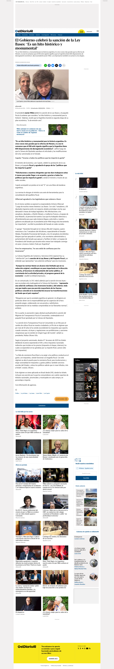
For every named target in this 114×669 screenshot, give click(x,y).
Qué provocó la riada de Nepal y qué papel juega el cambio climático (79, 503)
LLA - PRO (36, 1)
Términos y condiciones (68, 665)
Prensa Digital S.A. (45, 665)
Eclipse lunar (87, 1)
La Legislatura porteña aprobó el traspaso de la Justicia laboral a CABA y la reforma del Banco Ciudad (79, 377)
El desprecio (20, 612)
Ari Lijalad (49, 1)
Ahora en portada (21, 465)
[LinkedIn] (60, 65)
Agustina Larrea (47, 540)
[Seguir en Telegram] (82, 648)
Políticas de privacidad (56, 665)
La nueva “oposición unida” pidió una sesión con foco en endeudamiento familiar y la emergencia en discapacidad (27, 588)
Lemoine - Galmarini (42, 1)
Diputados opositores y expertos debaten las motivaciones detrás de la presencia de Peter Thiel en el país (28, 563)
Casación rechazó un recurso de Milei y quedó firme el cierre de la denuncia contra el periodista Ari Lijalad (88, 209)
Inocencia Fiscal (70, 1)
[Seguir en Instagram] (84, 648)
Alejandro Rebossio (20, 542)
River (91, 1)
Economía (25, 35)
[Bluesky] (52, 65)
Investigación (45, 35)
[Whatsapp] (45, 65)
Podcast (60, 35)
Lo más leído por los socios (24, 411)
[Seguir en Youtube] (87, 648)
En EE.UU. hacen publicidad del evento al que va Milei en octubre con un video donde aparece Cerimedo (27, 513)
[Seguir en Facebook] (80, 648)
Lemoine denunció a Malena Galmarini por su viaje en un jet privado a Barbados (87, 231)
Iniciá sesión (89, 31)
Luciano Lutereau (77, 1)
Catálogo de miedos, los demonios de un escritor (54, 537)
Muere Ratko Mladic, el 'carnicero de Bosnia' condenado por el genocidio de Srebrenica (55, 457)
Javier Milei (39, 393)
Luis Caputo (47, 393)
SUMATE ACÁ (53, 659)
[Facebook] (49, 65)
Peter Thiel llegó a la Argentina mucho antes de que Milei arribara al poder (28, 432)
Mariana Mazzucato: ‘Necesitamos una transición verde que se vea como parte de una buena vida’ (79, 512)
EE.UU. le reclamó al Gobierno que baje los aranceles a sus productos (55, 587)
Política (18, 35)
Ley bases (31, 393)
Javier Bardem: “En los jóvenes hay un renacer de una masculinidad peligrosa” (27, 457)
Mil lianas (82, 1)
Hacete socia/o (81, 32)
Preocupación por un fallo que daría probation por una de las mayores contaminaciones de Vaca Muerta (80, 493)
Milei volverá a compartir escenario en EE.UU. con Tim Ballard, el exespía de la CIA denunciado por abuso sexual (55, 486)
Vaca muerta (64, 1)
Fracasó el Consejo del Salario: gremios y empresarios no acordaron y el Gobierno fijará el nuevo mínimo (28, 485)
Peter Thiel (32, 1)
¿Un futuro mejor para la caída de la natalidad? (55, 431)
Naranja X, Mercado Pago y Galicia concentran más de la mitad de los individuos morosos (28, 538)
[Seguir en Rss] (89, 648)
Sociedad (31, 35)
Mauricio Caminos (47, 491)
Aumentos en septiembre (56, 1)
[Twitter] (56, 65)
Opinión (38, 35)
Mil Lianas (53, 35)
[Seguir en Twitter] (78, 648)
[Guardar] (63, 65)
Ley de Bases (24, 393)
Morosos (27, 1)
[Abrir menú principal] (98, 31)
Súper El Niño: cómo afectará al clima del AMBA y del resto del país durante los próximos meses (79, 522)
